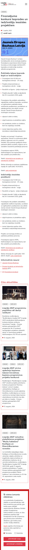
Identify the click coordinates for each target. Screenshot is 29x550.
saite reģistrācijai (11, 170)
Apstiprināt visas (14, 539)
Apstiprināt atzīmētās (14, 544)
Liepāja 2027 (13, 304)
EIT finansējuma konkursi (10, 272)
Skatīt (5, 526)
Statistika (19, 533)
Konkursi (4, 11)
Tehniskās (8, 533)
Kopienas (13, 364)
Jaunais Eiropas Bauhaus (10, 263)
